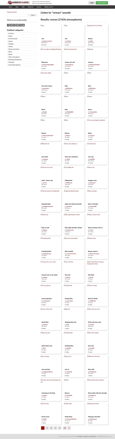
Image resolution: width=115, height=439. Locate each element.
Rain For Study (93, 298)
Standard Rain (46, 204)
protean (45, 324)
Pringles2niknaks (48, 206)
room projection (47, 298)
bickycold (92, 182)
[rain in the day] (74, 267)
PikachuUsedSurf (95, 64)
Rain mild (91, 369)
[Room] (51, 102)
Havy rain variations (71, 157)
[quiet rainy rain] (51, 338)
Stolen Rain (68, 416)
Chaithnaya (93, 371)
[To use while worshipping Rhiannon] (51, 54)
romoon (92, 324)
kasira (91, 230)
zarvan (45, 182)
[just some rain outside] (74, 243)
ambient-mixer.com (19, 2)
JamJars (45, 159)
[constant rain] (97, 149)
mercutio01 (69, 301)
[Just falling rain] (74, 172)
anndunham (46, 301)
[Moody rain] (51, 220)
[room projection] (51, 291)
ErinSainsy (93, 395)
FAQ (23, 7)
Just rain (91, 157)
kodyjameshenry (48, 371)
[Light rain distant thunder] (74, 196)
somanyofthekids (71, 419)
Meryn (68, 135)
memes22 (69, 371)
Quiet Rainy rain (47, 346)
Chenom (92, 135)
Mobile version (49, 7)
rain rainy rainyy (47, 86)
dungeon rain (92, 180)
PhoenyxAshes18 (48, 135)
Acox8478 (69, 395)
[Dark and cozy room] (97, 314)
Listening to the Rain (48, 393)
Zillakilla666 (69, 112)
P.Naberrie (69, 182)
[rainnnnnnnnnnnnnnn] (74, 54)
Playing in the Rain (94, 416)
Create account (101, 2)
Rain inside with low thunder (97, 393)
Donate (39, 7)
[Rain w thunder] (97, 196)
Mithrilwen (69, 88)
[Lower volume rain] (51, 314)
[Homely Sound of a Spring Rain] (51, 196)
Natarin (45, 230)
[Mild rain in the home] (97, 362)
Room (43, 109)
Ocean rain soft (70, 62)
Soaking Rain (69, 346)
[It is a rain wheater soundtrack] (97, 125)
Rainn (90, 133)
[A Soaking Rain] (51, 243)
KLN (67, 324)
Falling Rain (68, 180)
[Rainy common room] (97, 220)
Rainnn (67, 133)
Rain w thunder (93, 204)
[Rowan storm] (97, 243)
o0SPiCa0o (93, 301)
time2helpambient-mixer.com (104, 436)
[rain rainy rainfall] (51, 78)
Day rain (67, 275)
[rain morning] (51, 362)
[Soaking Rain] (74, 338)
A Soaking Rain (46, 251)
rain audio (45, 157)
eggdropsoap (47, 253)
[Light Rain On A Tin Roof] (97, 31)
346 (65, 428)
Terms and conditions (71, 436)
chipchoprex (93, 419)
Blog (17, 7)
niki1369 (92, 159)
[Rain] (74, 78)
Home (10, 7)
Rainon (44, 133)
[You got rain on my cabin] (51, 267)
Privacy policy (61, 436)
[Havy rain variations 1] (74, 149)
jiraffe (91, 41)
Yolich (68, 159)
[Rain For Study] (97, 291)
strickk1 (68, 348)
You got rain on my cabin (50, 275)
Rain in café (45, 227)
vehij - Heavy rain (47, 180)
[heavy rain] (97, 172)
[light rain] (97, 54)
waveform (69, 206)
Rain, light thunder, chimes (73, 227)
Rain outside (69, 251)
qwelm (45, 395)
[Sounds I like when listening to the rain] (51, 385)
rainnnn (90, 62)
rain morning (46, 369)
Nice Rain (91, 275)
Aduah (68, 277)
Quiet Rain (45, 322)
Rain (66, 86)
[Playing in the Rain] (97, 409)
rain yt (67, 369)
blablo (45, 419)
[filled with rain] (51, 149)
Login (92, 2)
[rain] (51, 31)
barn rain (91, 346)
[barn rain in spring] (97, 338)
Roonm (67, 393)
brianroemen (70, 230)
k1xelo (91, 277)
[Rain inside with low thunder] (97, 385)
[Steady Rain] (74, 291)
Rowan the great (94, 253)
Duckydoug (69, 64)
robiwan (68, 41)
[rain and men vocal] (51, 172)
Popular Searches (12, 12)
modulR (92, 348)
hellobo (45, 277)
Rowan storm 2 (93, 251)
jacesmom (46, 88)
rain (43, 38)
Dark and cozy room (94, 322)
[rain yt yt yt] (74, 362)
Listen (44, 35)
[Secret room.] (51, 409)
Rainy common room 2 (95, 227)
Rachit (45, 112)
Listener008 (93, 206)
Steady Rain (69, 298)
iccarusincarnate (71, 253)
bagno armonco (47, 41)
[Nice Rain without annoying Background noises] (97, 267)
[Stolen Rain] (74, 409)
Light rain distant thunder (73, 204)
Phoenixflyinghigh (48, 64)
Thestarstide (93, 112)
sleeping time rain (70, 322)
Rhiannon (45, 62)
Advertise (30, 7)
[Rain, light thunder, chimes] (74, 220)
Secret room (45, 416)
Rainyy (90, 38)
